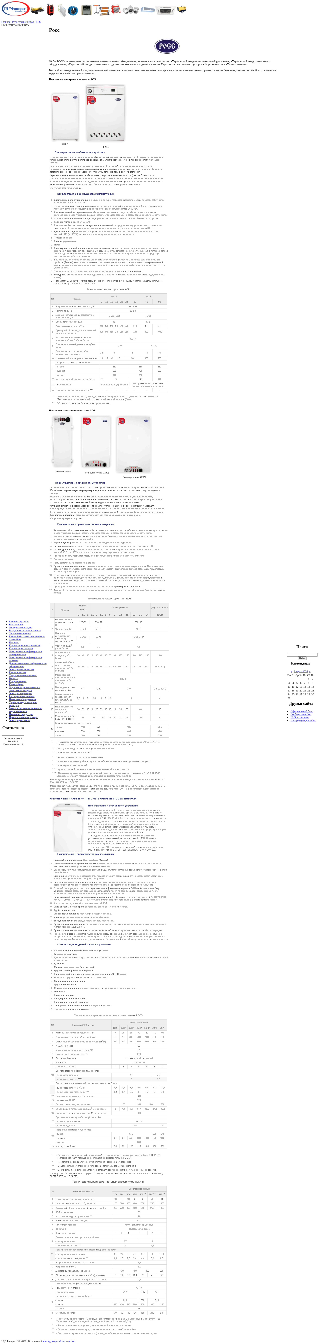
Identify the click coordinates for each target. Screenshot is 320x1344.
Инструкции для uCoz (303, 720)
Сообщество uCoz (300, 714)
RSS (38, 21)
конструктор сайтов (54, 1341)
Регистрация (19, 21)
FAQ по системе (299, 717)
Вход (31, 21)
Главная (5, 21)
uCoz (72, 1341)
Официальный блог (301, 711)
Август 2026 (301, 671)
